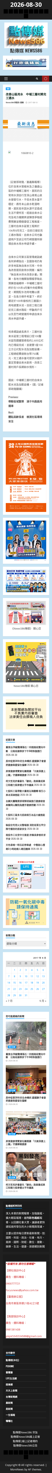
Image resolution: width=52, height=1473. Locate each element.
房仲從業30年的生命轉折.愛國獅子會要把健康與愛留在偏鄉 (26, 1079)
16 (20, 982)
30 (20, 995)
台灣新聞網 (11, 1396)
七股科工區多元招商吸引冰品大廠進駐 (25, 815)
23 (20, 989)
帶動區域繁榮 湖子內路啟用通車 (25, 401)
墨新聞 (9, 1402)
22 (14, 989)
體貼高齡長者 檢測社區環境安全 (25, 417)
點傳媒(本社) (12, 1360)
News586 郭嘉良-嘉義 (15, 102)
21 (8, 989)
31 (26, 995)
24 (26, 989)
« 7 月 (9, 1001)
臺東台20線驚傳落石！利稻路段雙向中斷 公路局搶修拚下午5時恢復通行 (26, 1036)
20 (43, 982)
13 (43, 976)
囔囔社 (9, 1421)
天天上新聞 (11, 1390)
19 (37, 982)
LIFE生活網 (11, 1378)
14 (8, 982)
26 (37, 989)
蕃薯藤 (9, 1372)
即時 (45, 79)
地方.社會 (12, 1047)
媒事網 (9, 1384)
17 (26, 982)
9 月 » (42, 1001)
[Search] (37, 78)
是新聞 (9, 1408)
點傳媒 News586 (26, 50)
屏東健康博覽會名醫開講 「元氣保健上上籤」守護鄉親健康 (26, 1123)
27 (43, 989)
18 (31, 982)
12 (37, 976)
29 (14, 995)
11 (31, 976)
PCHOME (10, 1366)
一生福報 (10, 1415)
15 (14, 982)
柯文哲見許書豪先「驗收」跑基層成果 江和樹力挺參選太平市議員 (26, 1166)
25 (31, 989)
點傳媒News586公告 (25, 1445)
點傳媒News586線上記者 (25, 1436)
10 (26, 976)
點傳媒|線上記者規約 (25, 1441)
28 (8, 995)
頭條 (8, 89)
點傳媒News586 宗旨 (25, 1432)
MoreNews (17, 1469)
